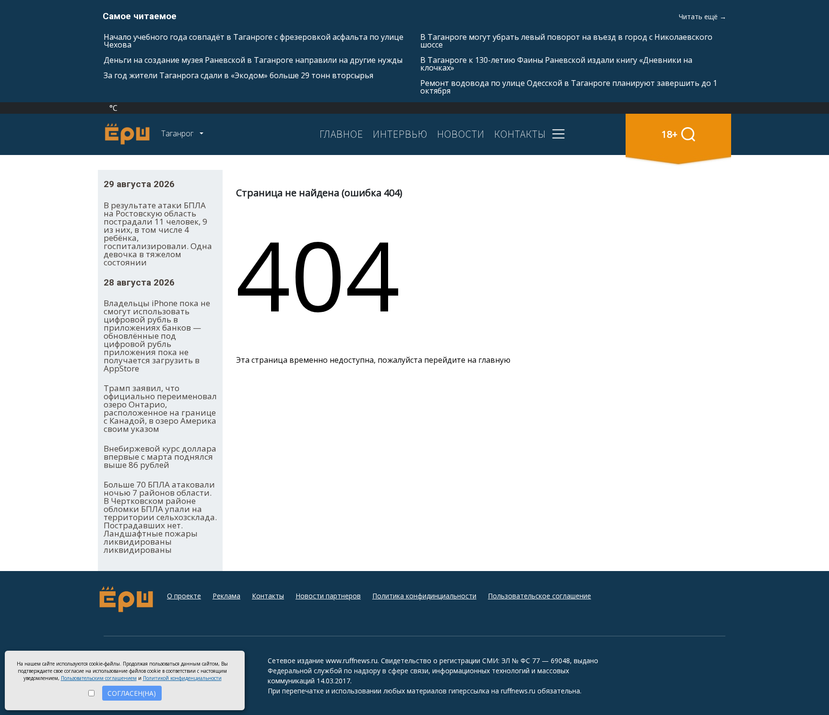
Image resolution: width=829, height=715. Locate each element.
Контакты (268, 595)
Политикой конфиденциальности (182, 678)
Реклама (226, 595)
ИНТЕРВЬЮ (400, 134)
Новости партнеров (328, 595)
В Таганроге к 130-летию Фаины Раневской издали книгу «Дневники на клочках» (556, 64)
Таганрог (178, 133)
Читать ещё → (702, 16)
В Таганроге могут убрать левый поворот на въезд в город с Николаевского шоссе (566, 41)
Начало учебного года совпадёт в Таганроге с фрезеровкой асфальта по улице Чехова (253, 41)
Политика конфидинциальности (424, 595)
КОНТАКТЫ (520, 134)
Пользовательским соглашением (99, 678)
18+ (669, 134)
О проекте (184, 595)
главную (494, 360)
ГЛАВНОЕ (341, 134)
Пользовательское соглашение (539, 595)
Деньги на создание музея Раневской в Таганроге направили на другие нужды (253, 60)
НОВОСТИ (461, 134)
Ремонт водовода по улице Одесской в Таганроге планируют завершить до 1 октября (568, 87)
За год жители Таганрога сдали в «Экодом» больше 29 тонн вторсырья (238, 75)
